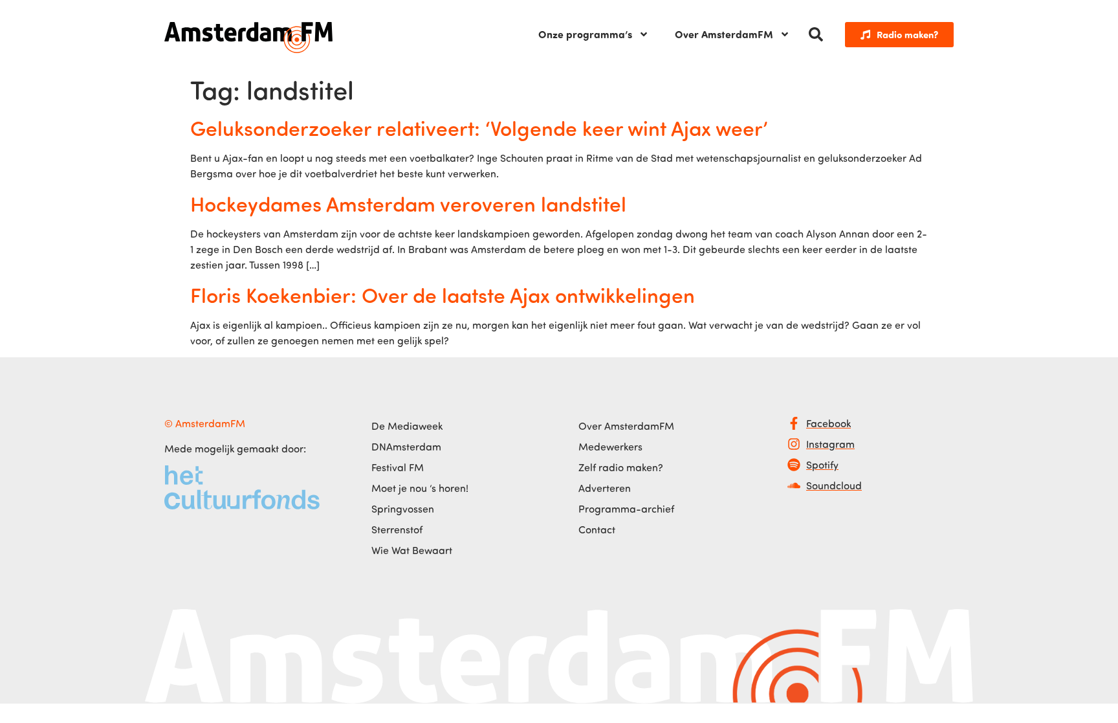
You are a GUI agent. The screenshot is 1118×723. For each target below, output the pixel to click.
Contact (596, 529)
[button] (816, 34)
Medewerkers (610, 446)
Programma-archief (626, 508)
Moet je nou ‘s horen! (419, 488)
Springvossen (402, 508)
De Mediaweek (407, 425)
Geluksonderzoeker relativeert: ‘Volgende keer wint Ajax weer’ (479, 127)
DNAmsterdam (406, 446)
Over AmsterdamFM (724, 34)
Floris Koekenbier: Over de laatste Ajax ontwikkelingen (442, 294)
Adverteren (604, 488)
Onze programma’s (585, 34)
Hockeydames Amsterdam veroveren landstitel (408, 203)
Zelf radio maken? (620, 467)
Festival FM (397, 467)
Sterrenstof (396, 529)
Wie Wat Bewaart (411, 550)
